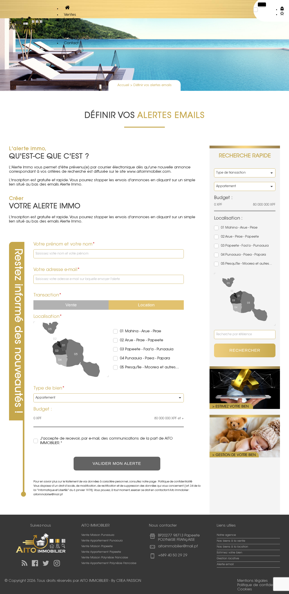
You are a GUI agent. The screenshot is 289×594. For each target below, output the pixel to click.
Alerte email (225, 564)
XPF (263, 4)
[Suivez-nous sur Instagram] (57, 564)
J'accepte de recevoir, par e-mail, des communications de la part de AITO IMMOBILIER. (106, 441)
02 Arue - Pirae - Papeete (141, 340)
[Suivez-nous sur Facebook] (35, 564)
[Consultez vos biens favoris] (282, 13)
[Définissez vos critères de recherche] (282, 8)
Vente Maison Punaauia (97, 535)
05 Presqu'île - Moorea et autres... (149, 367)
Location (146, 305)
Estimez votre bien (229, 552)
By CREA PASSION (126, 581)
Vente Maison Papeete (97, 546)
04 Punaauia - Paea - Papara (145, 358)
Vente (71, 305)
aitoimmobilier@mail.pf (178, 546)
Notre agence (226, 535)
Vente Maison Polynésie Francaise (104, 557)
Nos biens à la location (232, 547)
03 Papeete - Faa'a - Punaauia (146, 349)
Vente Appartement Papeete (101, 552)
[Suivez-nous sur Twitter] (45, 564)
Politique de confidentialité (175, 481)
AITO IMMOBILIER (94, 581)
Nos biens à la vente (231, 541)
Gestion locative (228, 558)
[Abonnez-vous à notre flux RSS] (24, 564)
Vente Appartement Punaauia (102, 540)
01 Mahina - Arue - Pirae (140, 331)
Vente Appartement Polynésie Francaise (108, 563)
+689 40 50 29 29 (172, 555)
